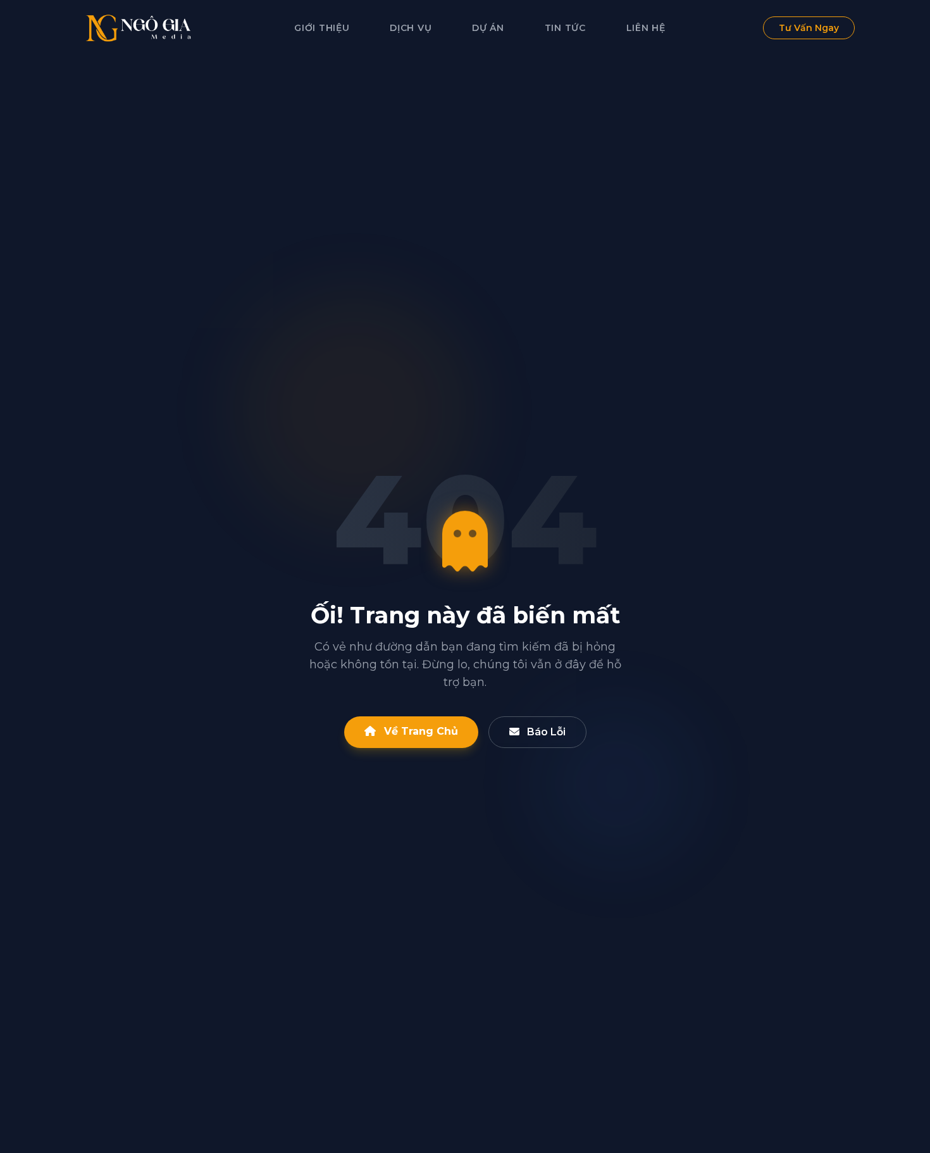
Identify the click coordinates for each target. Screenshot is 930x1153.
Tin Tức (565, 28)
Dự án (488, 28)
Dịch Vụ (410, 28)
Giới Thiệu (321, 28)
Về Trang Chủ (419, 731)
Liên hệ (646, 28)
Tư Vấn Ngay (809, 28)
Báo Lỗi (545, 732)
